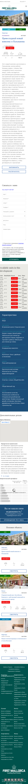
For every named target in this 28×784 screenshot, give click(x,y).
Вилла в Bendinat (18, 717)
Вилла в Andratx (18, 711)
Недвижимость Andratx (20, 677)
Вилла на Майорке (6, 711)
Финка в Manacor (18, 744)
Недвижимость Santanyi (20, 700)
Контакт (3, 678)
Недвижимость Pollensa (20, 705)
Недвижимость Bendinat (20, 694)
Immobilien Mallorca (19, 667)
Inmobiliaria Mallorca (14, 669)
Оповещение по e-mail (14, 520)
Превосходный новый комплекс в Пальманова (11, 552)
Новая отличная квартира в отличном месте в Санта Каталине (14, 640)
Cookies (3, 689)
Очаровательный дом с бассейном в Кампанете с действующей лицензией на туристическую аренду (13, 597)
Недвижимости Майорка (14, 671)
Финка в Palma (18, 746)
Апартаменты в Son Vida (7, 757)
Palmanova (5, 35)
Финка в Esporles (18, 742)
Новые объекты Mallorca (7, 719)
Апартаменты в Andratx (7, 736)
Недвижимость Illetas (19, 692)
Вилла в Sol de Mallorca (20, 726)
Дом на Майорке (5, 730)
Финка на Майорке (6, 713)
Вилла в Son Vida (18, 728)
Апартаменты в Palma (6, 759)
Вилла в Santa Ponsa (19, 723)
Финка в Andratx (18, 736)
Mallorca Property (7, 667)
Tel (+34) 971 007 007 (8, 190)
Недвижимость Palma (19, 702)
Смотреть (14, 571)
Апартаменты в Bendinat (7, 742)
